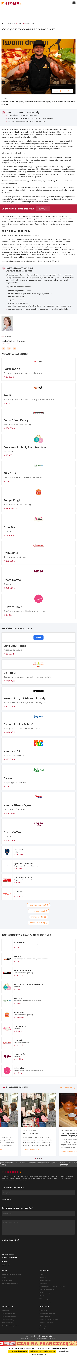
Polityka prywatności (44, 1336)
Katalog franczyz (8, 1254)
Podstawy (5, 1311)
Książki (4, 1278)
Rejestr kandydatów (9, 1258)
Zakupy (4, 1271)
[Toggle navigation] (73, 2)
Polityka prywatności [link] (39, 1354)
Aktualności (11, 24)
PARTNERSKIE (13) (37, 917)
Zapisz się (5, 1199)
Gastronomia (29, 24)
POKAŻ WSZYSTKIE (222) (37, 905)
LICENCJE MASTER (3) (37, 923)
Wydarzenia (43, 1284)
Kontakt (42, 1329)
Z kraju (19, 24)
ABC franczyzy (7, 1307)
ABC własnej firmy (8, 1323)
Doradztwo (6, 1265)
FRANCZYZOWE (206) (37, 911)
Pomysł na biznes (45, 1302)
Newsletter (43, 1311)
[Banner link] (38, 14)
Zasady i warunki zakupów (10, 1284)
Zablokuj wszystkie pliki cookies (42, 1351)
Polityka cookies (30, 1336)
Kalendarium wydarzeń (47, 1314)
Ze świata (43, 1278)
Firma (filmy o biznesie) (47, 1290)
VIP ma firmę (44, 1299)
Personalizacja (63, 1351)
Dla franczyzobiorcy (8, 1314)
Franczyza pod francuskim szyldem (23, 1163)
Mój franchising (45, 1293)
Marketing (43, 1326)
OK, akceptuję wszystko (18, 1351)
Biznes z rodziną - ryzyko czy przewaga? (51, 1164)
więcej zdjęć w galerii (61, 91)
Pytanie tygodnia (45, 1280)
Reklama (5, 1261)
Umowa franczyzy (8, 1320)
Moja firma (43, 1296)
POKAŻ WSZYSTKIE (66, 1088)
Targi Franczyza (45, 1317)
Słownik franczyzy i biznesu (11, 1326)
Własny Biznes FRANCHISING (11, 1274)
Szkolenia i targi (7, 1280)
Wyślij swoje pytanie (9, 1240)
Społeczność (44, 1307)
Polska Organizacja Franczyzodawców (52, 1287)
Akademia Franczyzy (46, 1323)
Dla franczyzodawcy (9, 1317)
